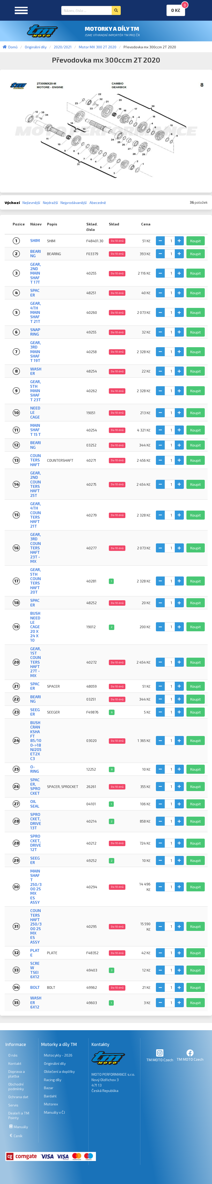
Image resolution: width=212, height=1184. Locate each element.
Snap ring (35, 331)
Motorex (51, 1104)
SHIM (35, 240)
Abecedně (97, 202)
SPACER (35, 685)
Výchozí (12, 202)
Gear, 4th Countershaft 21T (35, 514)
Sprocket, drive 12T (35, 843)
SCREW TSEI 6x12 (35, 970)
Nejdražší (50, 202)
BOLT (35, 987)
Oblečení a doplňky (59, 1071)
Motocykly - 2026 (58, 1055)
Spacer (35, 292)
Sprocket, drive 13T (35, 821)
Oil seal (34, 803)
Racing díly (52, 1079)
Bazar (48, 1088)
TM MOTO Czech (159, 1060)
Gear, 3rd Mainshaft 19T (35, 351)
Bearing (35, 444)
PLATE (35, 952)
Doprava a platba (16, 1073)
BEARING (35, 253)
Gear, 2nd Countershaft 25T (35, 484)
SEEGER (35, 711)
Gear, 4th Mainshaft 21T (35, 312)
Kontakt (14, 1063)
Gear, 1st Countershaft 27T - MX (35, 662)
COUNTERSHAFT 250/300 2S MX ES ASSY (36, 926)
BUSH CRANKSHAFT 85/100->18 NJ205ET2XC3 (35, 740)
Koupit (195, 241)
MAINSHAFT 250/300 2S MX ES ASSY (36, 887)
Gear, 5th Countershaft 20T (35, 580)
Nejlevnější (31, 202)
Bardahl (50, 1096)
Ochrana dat (18, 1097)
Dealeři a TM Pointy (18, 1115)
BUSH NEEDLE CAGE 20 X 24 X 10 (35, 626)
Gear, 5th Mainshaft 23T (35, 390)
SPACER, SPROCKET (35, 786)
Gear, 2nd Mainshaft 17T (35, 273)
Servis (13, 1105)
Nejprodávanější (73, 202)
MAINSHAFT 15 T (35, 430)
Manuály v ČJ (54, 1112)
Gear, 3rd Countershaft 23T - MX (35, 548)
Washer (35, 371)
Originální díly (55, 1063)
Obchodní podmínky (16, 1086)
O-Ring (34, 768)
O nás (13, 1055)
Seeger (35, 860)
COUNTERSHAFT (35, 460)
